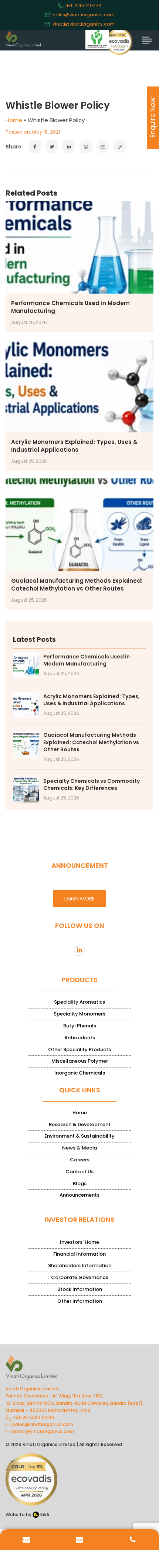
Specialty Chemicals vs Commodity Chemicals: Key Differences (91, 785)
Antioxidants (79, 1037)
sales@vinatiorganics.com (84, 15)
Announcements (79, 1195)
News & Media (79, 1147)
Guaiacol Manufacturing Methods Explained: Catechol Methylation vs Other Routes (76, 584)
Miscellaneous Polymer (79, 1061)
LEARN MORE (79, 898)
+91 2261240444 (84, 5)
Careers (79, 1159)
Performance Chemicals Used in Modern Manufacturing (86, 660)
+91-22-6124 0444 (33, 1417)
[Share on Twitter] (51, 146)
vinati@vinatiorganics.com (84, 24)
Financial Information (79, 1254)
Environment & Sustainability (79, 1135)
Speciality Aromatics (79, 1001)
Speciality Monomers (79, 1013)
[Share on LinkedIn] (68, 146)
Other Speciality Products (79, 1049)
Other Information (79, 1301)
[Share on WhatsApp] (85, 146)
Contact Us (79, 1171)
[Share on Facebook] (34, 146)
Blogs (80, 1183)
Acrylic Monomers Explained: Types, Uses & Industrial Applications (74, 446)
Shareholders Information (79, 1265)
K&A (44, 1514)
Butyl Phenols (79, 1025)
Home (14, 120)
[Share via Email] (102, 146)
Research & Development (80, 1124)
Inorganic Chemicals (79, 1072)
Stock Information (79, 1289)
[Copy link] (119, 146)
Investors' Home (79, 1242)
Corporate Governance (79, 1277)
